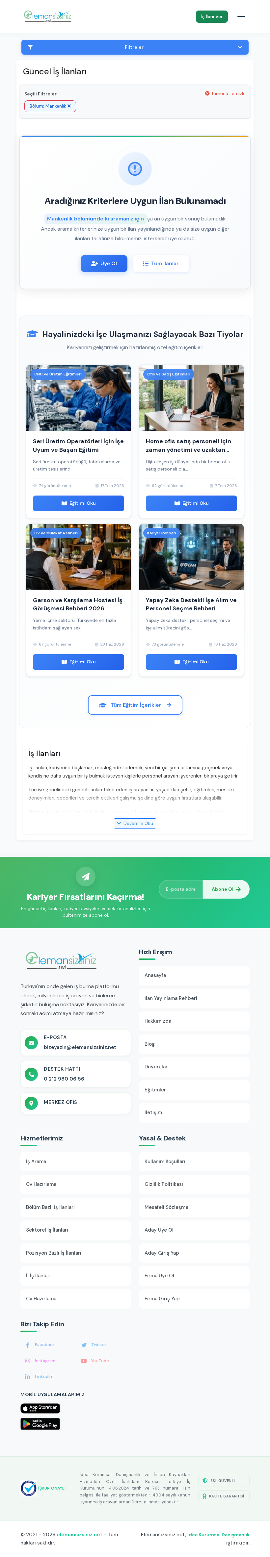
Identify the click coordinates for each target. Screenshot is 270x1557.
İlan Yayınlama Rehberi (171, 998)
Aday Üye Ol (159, 1230)
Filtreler (134, 47)
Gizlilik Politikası (164, 1184)
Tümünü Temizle (228, 93)
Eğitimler (155, 1089)
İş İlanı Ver (212, 16)
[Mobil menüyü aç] (241, 16)
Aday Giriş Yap (162, 1253)
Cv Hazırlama (41, 1184)
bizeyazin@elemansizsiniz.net (80, 1047)
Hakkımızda (158, 1021)
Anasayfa (155, 975)
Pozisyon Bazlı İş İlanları (53, 1253)
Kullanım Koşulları (165, 1161)
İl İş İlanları (38, 1275)
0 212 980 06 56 (64, 1079)
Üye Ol (108, 263)
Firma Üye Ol (159, 1275)
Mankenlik (49, 106)
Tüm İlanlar (165, 263)
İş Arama (36, 1161)
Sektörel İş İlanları (47, 1230)
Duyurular (156, 1066)
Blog (150, 1044)
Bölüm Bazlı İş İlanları (50, 1207)
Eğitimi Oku (82, 503)
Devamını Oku (137, 823)
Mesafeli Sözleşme (166, 1207)
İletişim (153, 1112)
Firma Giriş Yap (162, 1298)
